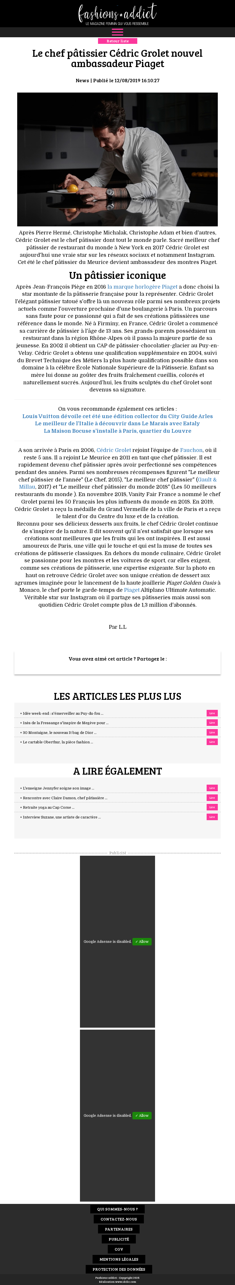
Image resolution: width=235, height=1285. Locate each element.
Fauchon (191, 450)
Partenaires (119, 1229)
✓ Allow (142, 942)
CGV (119, 1249)
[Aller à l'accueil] (117, 13)
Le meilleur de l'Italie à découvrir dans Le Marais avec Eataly (117, 423)
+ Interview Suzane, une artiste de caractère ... (60, 817)
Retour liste (118, 41)
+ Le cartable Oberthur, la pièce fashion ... (56, 742)
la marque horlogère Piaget (142, 287)
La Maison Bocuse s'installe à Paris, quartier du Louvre (117, 431)
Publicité (119, 1239)
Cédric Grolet (114, 450)
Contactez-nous (119, 1219)
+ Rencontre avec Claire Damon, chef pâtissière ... (63, 798)
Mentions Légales (118, 1259)
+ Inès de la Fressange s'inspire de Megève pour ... (64, 723)
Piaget (131, 590)
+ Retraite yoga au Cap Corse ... (47, 808)
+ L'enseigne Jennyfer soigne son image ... (57, 788)
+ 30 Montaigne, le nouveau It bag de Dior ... (58, 733)
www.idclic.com (125, 1282)
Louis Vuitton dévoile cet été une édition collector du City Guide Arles (117, 416)
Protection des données (119, 1269)
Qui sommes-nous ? (117, 1209)
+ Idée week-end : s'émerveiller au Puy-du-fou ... (61, 714)
